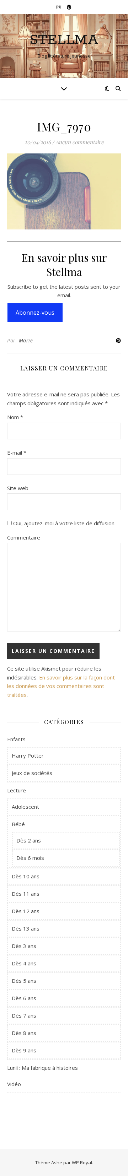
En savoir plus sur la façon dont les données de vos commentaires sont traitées (61, 686)
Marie (26, 340)
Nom (15, 417)
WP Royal (82, 1162)
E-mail (16, 452)
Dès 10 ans (25, 876)
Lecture (16, 790)
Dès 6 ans (24, 998)
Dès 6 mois (30, 857)
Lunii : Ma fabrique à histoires (42, 1067)
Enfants (16, 739)
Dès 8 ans (24, 1032)
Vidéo (14, 1084)
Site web (17, 488)
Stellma (64, 40)
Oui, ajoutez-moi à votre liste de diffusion (63, 523)
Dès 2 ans (28, 840)
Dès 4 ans (24, 963)
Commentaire (23, 537)
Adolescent (25, 806)
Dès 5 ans (24, 980)
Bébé (18, 824)
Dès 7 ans (24, 1015)
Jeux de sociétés (32, 772)
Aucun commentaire (79, 142)
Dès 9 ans (24, 1050)
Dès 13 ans (25, 928)
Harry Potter (28, 755)
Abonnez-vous (35, 312)
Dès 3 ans (24, 945)
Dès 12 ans (25, 911)
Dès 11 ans (25, 893)
